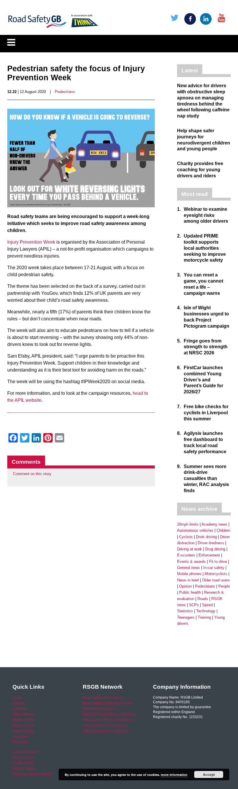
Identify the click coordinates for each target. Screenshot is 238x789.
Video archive (23, 731)
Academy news (214, 524)
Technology (205, 611)
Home (17, 698)
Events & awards (191, 561)
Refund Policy (23, 769)
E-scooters (186, 555)
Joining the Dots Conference (105, 726)
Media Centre (23, 720)
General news (188, 567)
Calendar (19, 709)
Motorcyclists (216, 574)
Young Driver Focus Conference (108, 720)
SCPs (194, 605)
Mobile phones (189, 574)
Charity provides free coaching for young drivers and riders (200, 169)
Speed (207, 605)
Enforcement (209, 555)
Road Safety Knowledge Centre (108, 703)
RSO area (20, 742)
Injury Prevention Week (31, 242)
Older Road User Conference (106, 731)
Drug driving (215, 549)
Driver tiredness (211, 543)
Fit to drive (218, 561)
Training (204, 617)
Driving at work (189, 549)
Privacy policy (23, 758)
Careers (18, 703)
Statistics (185, 611)
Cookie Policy (23, 763)
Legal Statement (25, 752)
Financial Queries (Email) (32, 774)
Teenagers (185, 617)
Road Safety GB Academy (103, 698)
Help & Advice (23, 714)
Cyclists (186, 537)
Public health (190, 592)
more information (174, 774)
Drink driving (206, 537)
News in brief (188, 580)
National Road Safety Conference (109, 714)
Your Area (20, 737)
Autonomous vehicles (195, 530)
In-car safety (213, 567)
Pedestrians (65, 92)
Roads (202, 599)
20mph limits (188, 524)
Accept (209, 774)
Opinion (185, 586)
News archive (23, 726)
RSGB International (98, 709)
